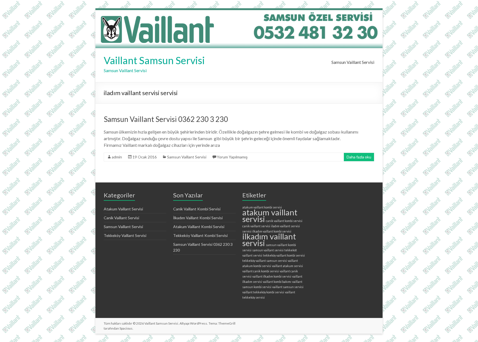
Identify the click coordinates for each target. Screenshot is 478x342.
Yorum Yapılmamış (232, 157)
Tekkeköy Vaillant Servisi (125, 235)
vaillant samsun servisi (287, 287)
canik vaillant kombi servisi (284, 221)
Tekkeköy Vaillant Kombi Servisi (200, 235)
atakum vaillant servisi (269, 215)
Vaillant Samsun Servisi (154, 60)
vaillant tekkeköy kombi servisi (263, 292)
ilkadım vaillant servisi (269, 239)
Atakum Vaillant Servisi (123, 209)
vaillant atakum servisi (287, 266)
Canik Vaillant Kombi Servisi (196, 209)
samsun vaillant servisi (268, 250)
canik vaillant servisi (256, 226)
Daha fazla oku (359, 157)
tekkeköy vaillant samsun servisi (264, 260)
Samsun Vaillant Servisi (352, 62)
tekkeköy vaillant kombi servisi (284, 255)
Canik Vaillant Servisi (121, 217)
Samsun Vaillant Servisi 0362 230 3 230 (166, 119)
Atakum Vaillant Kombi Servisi (198, 226)
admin (117, 157)
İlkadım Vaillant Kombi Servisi (198, 217)
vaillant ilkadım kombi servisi (271, 276)
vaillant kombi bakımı (277, 281)
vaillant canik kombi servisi (260, 271)
